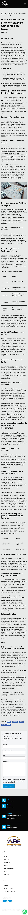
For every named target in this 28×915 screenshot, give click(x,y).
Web (4, 755)
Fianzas (6, 865)
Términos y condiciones (9, 891)
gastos (8, 721)
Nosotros (6, 859)
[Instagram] (6, 901)
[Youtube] (9, 901)
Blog (6, 13)
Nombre (5, 744)
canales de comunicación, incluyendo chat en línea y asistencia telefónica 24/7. (14, 500)
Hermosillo (15, 721)
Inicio (2, 13)
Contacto (6, 874)
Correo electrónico (8, 750)
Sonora (8, 724)
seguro (3, 724)
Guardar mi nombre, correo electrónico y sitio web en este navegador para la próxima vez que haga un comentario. (14, 781)
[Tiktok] (11, 901)
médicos (21, 721)
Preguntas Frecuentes (9, 868)
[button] (25, 4)
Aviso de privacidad (9, 888)
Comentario (6, 761)
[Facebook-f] (4, 901)
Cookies (6, 885)
